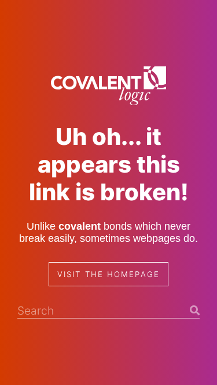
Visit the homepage (108, 274)
